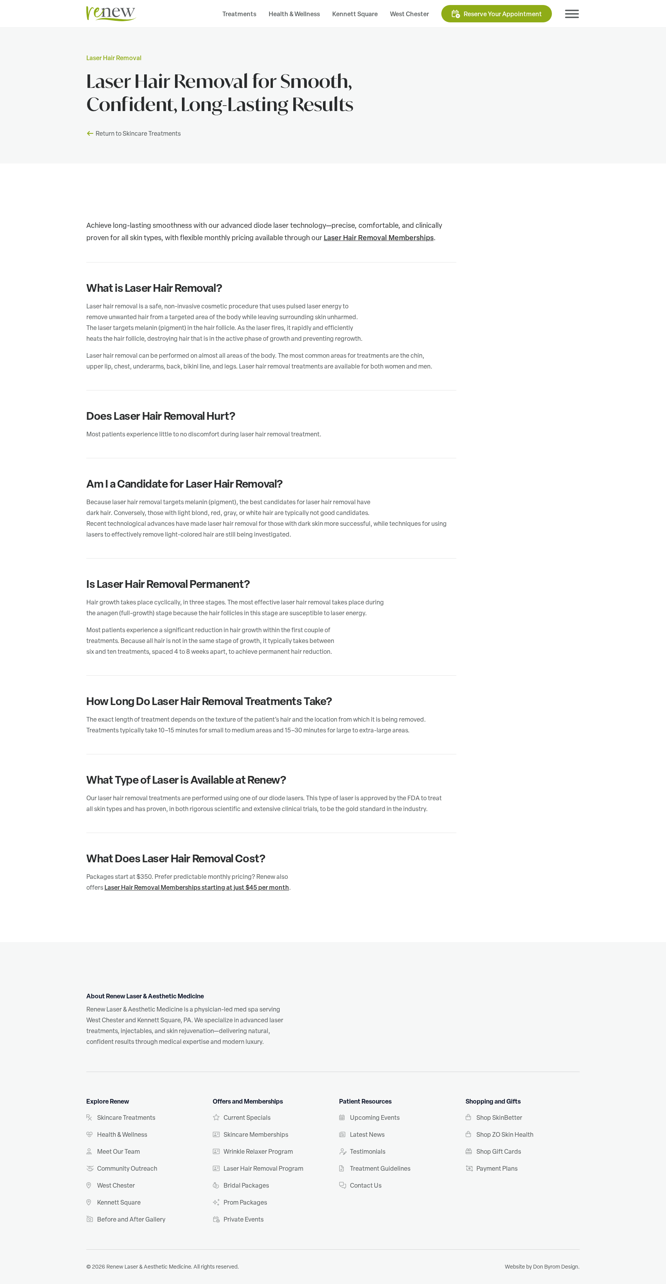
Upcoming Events (375, 1117)
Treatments (239, 14)
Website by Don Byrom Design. (542, 1266)
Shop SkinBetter (499, 1117)
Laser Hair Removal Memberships (379, 237)
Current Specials (247, 1117)
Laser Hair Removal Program (263, 1168)
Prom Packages (245, 1202)
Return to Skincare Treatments (138, 133)
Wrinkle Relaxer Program (258, 1151)
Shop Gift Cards (498, 1151)
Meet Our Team (118, 1151)
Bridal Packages (246, 1185)
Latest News (367, 1134)
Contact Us (366, 1185)
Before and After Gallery (131, 1219)
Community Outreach (127, 1168)
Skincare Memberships (256, 1134)
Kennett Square (355, 14)
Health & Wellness (294, 14)
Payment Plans (497, 1168)
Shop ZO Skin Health (504, 1134)
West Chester (409, 14)
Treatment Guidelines (380, 1168)
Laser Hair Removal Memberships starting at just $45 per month (196, 887)
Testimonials (367, 1151)
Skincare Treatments (126, 1117)
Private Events (244, 1219)
